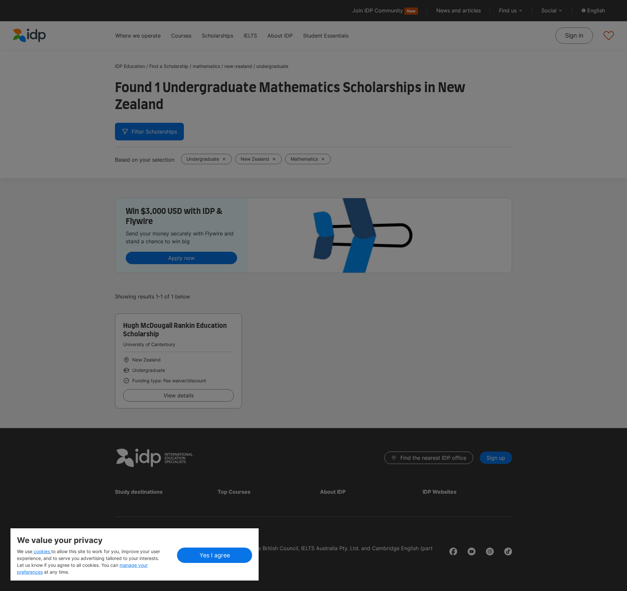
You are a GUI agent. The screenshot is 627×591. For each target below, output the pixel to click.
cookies (42, 551)
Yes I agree (215, 555)
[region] (134, 554)
